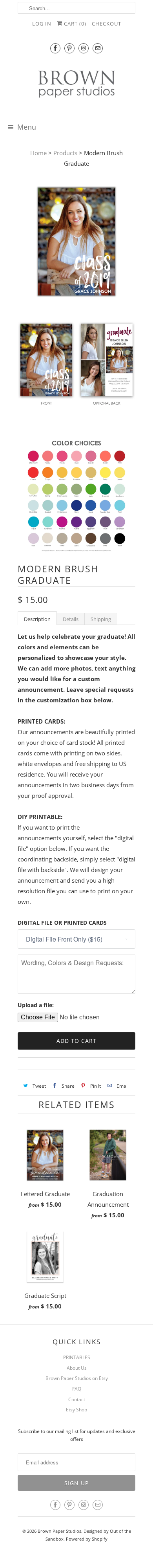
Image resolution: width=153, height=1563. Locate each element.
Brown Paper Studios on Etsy (77, 1378)
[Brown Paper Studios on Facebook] (55, 48)
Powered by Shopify (86, 1539)
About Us (77, 1368)
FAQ (76, 1388)
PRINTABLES (76, 1357)
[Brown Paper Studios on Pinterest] (69, 48)
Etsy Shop (76, 1409)
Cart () (74, 23)
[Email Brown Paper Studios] (98, 48)
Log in (41, 23)
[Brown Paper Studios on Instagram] (83, 48)
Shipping (101, 619)
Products (65, 153)
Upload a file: (36, 1005)
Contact (76, 1399)
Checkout (106, 23)
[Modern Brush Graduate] (76, 243)
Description (37, 619)
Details (70, 619)
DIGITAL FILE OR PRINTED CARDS (62, 922)
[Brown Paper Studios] (76, 85)
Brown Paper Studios (59, 1531)
